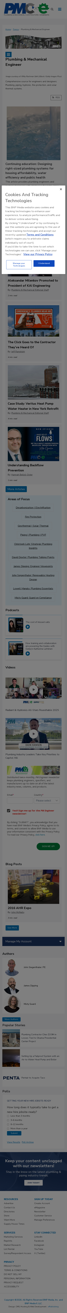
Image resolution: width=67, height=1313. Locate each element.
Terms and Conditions (40, 235)
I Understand (44, 263)
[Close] (60, 189)
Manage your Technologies (19, 264)
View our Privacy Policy (38, 254)
